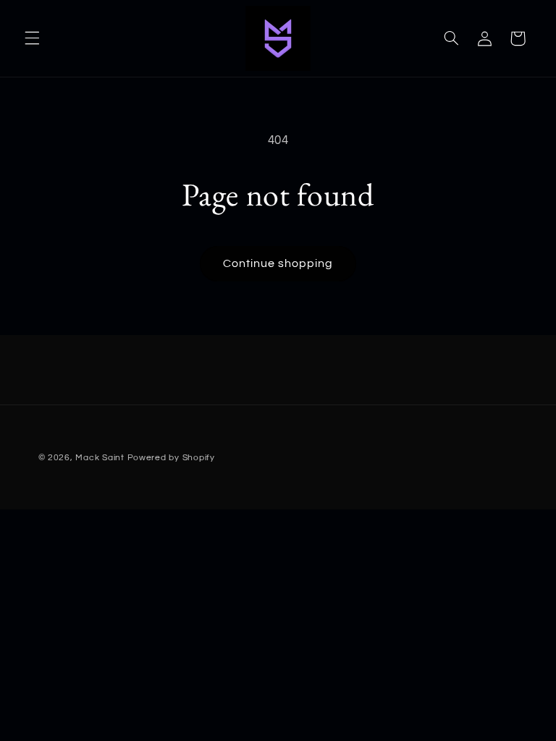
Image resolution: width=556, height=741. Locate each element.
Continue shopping (278, 263)
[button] (32, 38)
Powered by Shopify (171, 458)
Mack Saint (99, 458)
